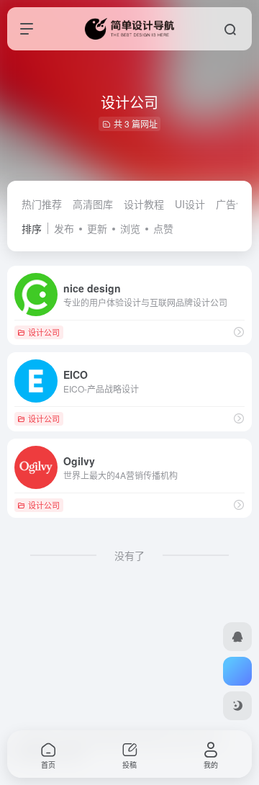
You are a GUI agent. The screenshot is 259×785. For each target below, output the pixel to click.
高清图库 (93, 204)
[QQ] (237, 636)
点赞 (163, 228)
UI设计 (190, 204)
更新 (97, 228)
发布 (64, 228)
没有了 (129, 555)
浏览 (130, 228)
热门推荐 (42, 204)
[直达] (239, 331)
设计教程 (144, 204)
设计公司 (44, 332)
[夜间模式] (237, 705)
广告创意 (236, 204)
